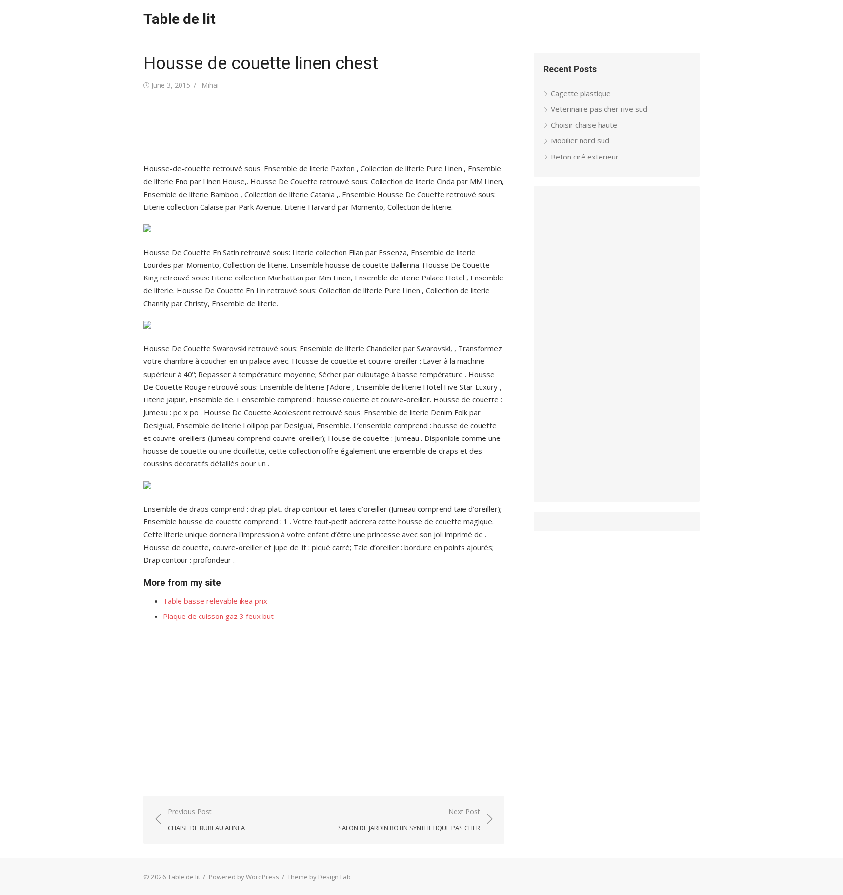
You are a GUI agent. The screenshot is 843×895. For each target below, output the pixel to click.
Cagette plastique (581, 93)
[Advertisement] (321, 127)
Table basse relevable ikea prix (215, 601)
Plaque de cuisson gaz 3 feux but (218, 616)
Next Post (409, 820)
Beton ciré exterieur (585, 156)
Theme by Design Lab (319, 877)
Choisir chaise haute (584, 125)
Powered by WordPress (244, 877)
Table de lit (179, 18)
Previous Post (206, 820)
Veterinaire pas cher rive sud (599, 109)
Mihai (210, 85)
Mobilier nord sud (580, 140)
